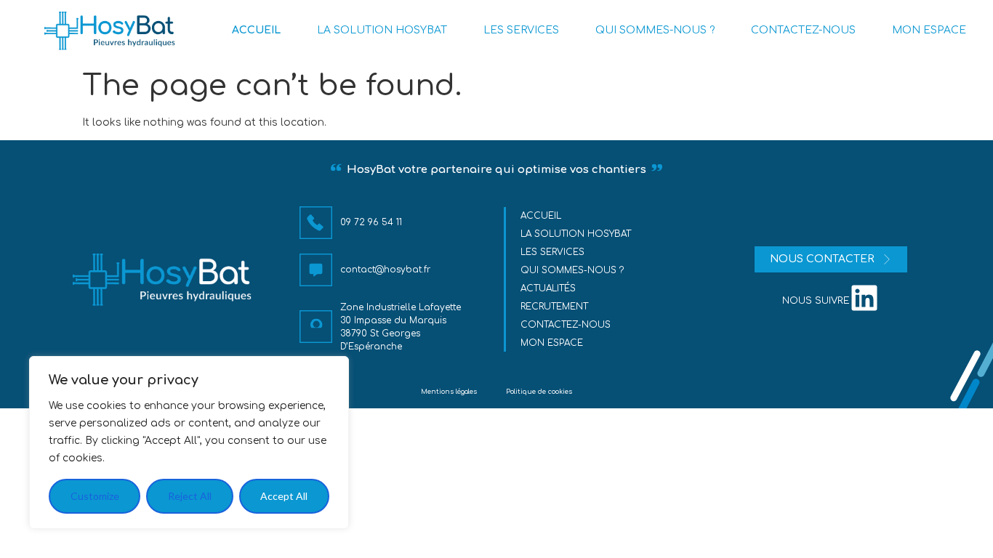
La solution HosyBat (575, 234)
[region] (189, 442)
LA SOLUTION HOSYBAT (382, 30)
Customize (95, 496)
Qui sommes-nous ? (572, 270)
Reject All (190, 496)
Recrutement (554, 307)
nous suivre (816, 301)
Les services (552, 252)
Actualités (548, 288)
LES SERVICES (521, 30)
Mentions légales (449, 391)
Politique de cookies (539, 391)
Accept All (283, 496)
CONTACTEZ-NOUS (803, 30)
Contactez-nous (565, 325)
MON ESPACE (929, 30)
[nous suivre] (864, 297)
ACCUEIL (256, 30)
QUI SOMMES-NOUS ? (655, 30)
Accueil (540, 216)
